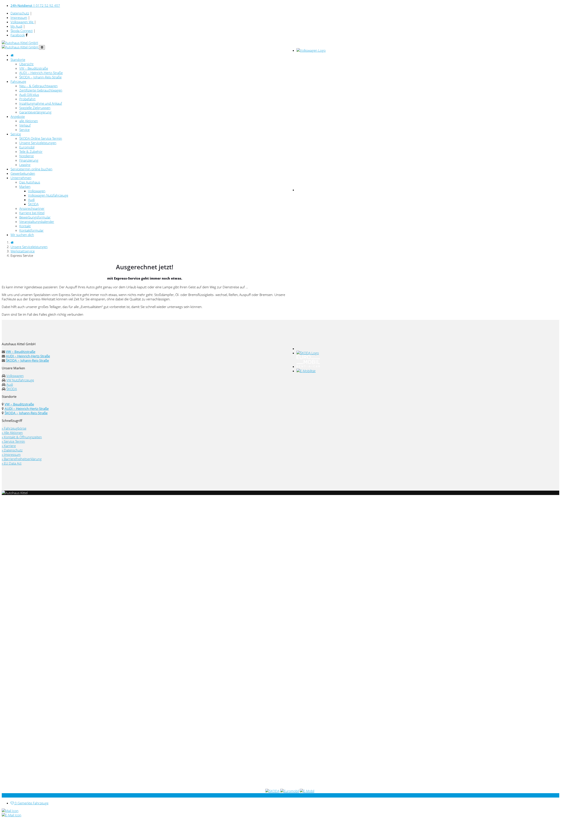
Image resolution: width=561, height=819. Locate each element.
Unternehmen (21, 178)
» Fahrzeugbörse (14, 428)
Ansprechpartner (31, 208)
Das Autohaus (29, 182)
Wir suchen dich (22, 234)
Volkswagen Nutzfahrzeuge (48, 195)
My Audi (16, 26)
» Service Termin (13, 441)
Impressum (19, 17)
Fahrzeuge (18, 81)
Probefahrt (27, 99)
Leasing (24, 164)
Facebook (18, 35)
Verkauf (25, 125)
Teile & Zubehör (31, 151)
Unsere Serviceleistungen (37, 143)
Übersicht (26, 64)
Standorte (18, 59)
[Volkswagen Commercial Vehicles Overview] (376, 190)
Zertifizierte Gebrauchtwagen (40, 90)
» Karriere (9, 446)
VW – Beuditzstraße (33, 68)
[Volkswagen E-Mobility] (306, 371)
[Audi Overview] (427, 348)
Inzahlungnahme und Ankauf (40, 103)
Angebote (18, 116)
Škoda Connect (22, 30)
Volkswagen (36, 191)
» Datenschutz (12, 450)
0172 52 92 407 (35, 5)
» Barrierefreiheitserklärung (22, 459)
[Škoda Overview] (307, 353)
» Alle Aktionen (12, 432)
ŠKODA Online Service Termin (40, 138)
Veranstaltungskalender (36, 221)
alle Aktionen (28, 121)
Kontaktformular (31, 230)
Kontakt (25, 226)
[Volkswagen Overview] (311, 50)
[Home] (12, 242)
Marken (24, 186)
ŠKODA (33, 204)
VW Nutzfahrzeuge (20, 380)
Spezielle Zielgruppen (34, 108)
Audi (31, 199)
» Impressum (11, 454)
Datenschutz (20, 13)
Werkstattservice (23, 251)
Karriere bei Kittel (31, 213)
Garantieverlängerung (35, 112)
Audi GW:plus (29, 94)
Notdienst (26, 156)
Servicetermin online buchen (31, 169)
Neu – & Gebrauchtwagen (38, 86)
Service (24, 129)
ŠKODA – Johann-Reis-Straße (40, 77)
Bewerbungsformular (35, 217)
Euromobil (26, 147)
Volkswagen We (22, 22)
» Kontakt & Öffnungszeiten (22, 437)
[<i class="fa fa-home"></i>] (12, 55)
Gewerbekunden (23, 173)
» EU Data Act (11, 463)
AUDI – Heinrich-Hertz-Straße (41, 72)
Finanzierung (28, 160)
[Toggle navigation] (42, 47)
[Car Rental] (308, 366)
